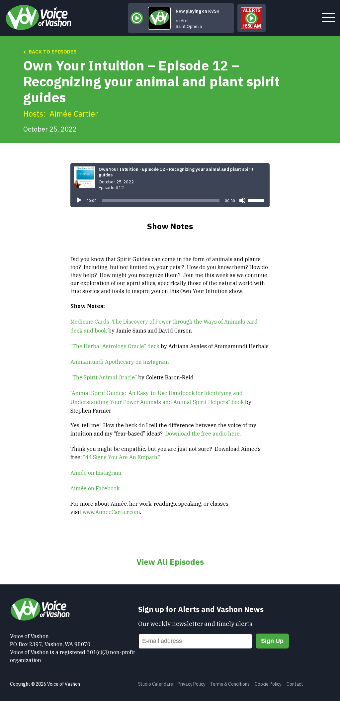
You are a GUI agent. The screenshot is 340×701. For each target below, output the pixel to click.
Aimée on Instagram (96, 472)
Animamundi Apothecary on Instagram (119, 361)
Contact (295, 684)
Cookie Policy (268, 684)
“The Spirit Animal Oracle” (103, 377)
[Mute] (242, 200)
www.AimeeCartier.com (111, 512)
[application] (170, 200)
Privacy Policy (191, 684)
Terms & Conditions (229, 684)
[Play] (79, 200)
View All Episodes (170, 561)
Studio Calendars (155, 684)
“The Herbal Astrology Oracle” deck (114, 346)
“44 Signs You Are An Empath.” (121, 457)
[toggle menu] (328, 18)
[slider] (257, 200)
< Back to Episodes (50, 52)
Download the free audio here (202, 433)
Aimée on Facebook (95, 488)
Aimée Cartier (73, 113)
